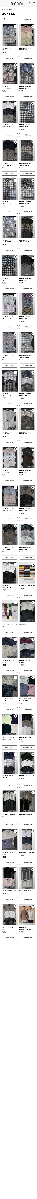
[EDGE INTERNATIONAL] (17, 3)
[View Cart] (33, 3)
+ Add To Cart (9, 58)
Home (4, 9)
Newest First (28, 19)
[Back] (2, 3)
